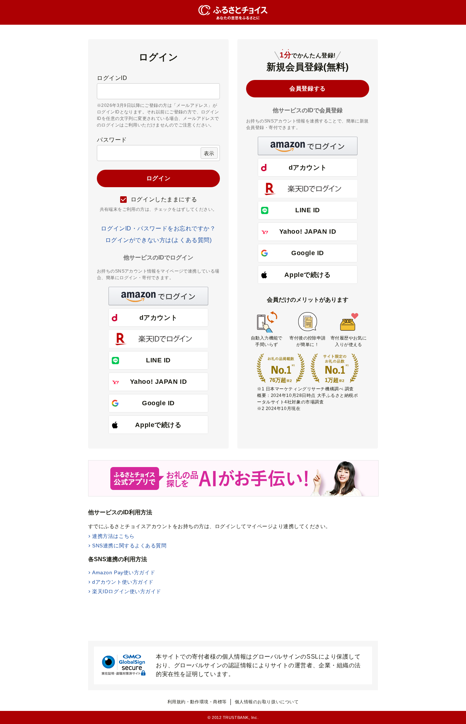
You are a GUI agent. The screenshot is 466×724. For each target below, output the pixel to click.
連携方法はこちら (113, 536)
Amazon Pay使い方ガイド (123, 572)
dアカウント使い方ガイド (123, 582)
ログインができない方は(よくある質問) (158, 240)
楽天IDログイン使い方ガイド (126, 591)
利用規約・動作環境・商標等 (197, 701)
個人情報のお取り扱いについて (267, 701)
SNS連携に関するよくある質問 (129, 545)
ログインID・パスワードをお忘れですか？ (158, 228)
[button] (158, 296)
